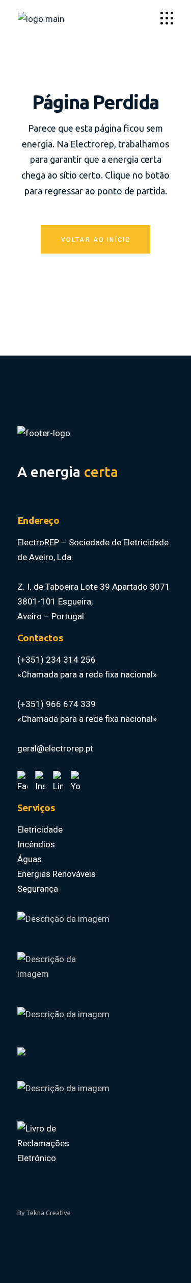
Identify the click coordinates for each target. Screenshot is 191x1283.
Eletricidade (40, 829)
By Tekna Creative (44, 1212)
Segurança (37, 889)
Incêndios (36, 844)
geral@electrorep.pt (55, 748)
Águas (29, 859)
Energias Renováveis (56, 874)
